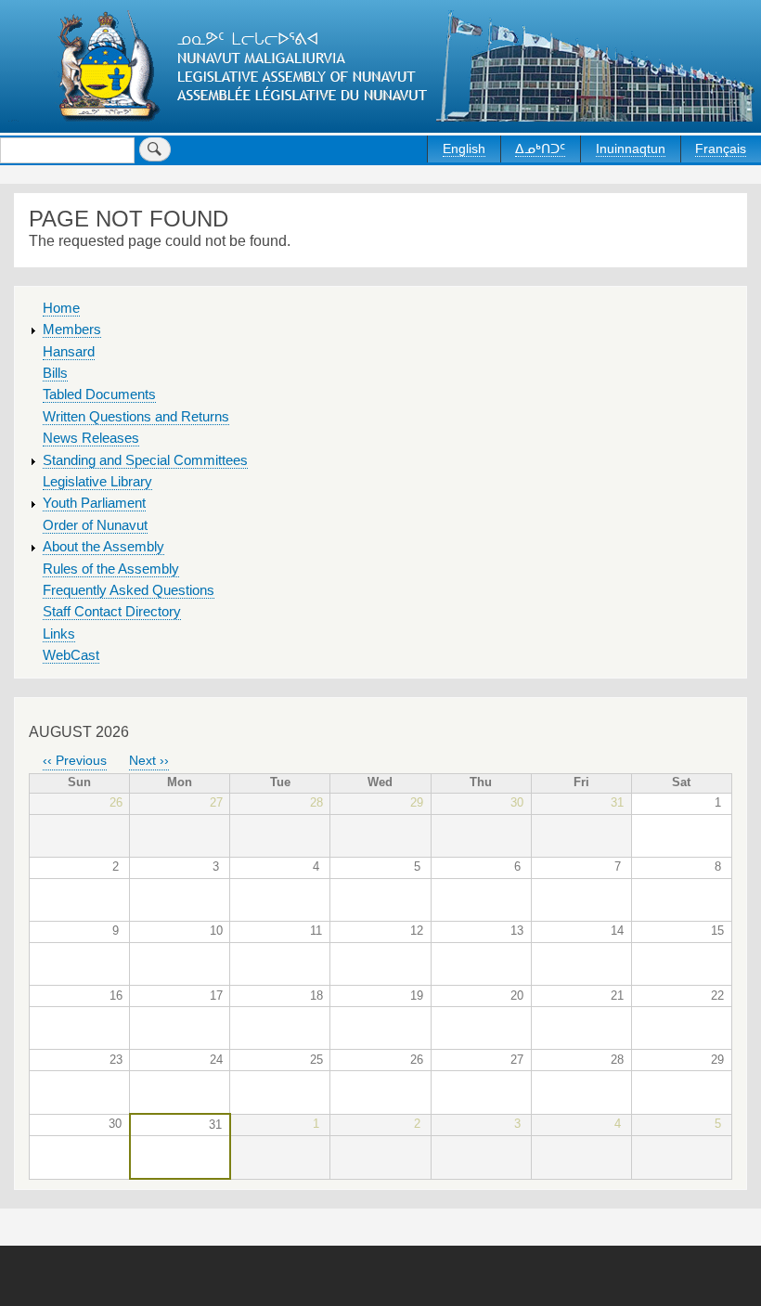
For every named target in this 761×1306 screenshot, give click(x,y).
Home (61, 308)
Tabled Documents (99, 394)
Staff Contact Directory (112, 611)
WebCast (71, 655)
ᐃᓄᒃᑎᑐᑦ (540, 148)
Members (72, 329)
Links (59, 634)
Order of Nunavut (95, 525)
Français (720, 148)
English (464, 148)
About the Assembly (103, 546)
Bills (55, 373)
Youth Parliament (94, 503)
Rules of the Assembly (111, 569)
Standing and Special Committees (145, 460)
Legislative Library (97, 481)
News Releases (91, 438)
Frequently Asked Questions (128, 590)
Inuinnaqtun (630, 148)
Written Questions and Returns (136, 416)
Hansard (69, 351)
